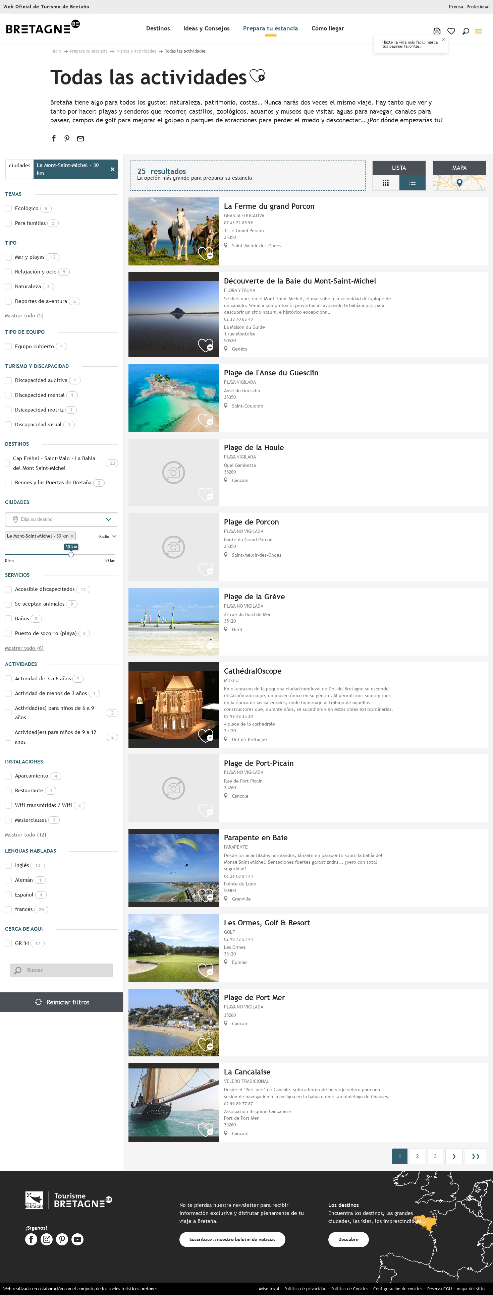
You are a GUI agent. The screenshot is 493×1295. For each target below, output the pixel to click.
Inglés (27, 865)
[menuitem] (43, 28)
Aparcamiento (36, 776)
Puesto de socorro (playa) (50, 633)
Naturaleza (32, 286)
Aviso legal (269, 1288)
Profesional (478, 6)
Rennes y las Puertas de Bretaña (57, 482)
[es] (479, 31)
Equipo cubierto (39, 346)
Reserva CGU (439, 1288)
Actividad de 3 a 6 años (47, 678)
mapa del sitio (471, 1288)
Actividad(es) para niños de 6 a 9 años (64, 713)
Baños (26, 618)
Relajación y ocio (40, 271)
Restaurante (33, 790)
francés (29, 909)
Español (28, 894)
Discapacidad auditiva (45, 380)
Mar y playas (35, 257)
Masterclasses (35, 820)
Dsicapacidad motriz (43, 410)
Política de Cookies (349, 1288)
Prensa (456, 6)
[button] (466, 31)
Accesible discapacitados (50, 589)
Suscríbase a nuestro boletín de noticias (232, 1239)
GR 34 (27, 943)
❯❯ (475, 1156)
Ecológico (31, 208)
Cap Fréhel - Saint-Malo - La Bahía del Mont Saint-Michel (64, 463)
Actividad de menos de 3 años (55, 693)
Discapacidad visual (42, 424)
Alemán (28, 880)
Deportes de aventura (45, 301)
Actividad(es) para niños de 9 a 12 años (64, 737)
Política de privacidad (305, 1288)
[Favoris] (451, 31)
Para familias (34, 223)
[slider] (71, 554)
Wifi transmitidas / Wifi (48, 805)
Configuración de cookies (397, 1288)
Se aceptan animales (44, 604)
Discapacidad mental (44, 395)
